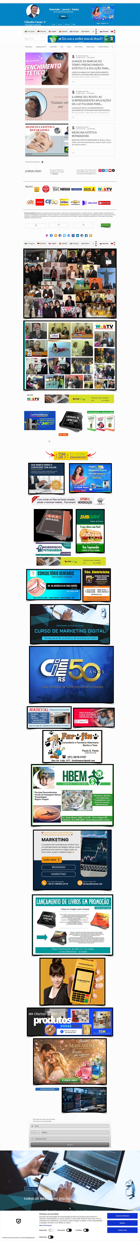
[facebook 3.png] (81, 235)
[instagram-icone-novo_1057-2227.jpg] (46, 235)
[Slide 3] (71, 1208)
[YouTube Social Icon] (110, 170)
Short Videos (79, 47)
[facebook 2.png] (51, 235)
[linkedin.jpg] (77, 235)
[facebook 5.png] (60, 235)
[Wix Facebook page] (103, 170)
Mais (99, 47)
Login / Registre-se (102, 23)
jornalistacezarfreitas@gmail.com (87, 173)
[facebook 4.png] (68, 235)
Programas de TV (41, 47)
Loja (62, 47)
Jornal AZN (53, 47)
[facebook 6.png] (86, 235)
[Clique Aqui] (33, 399)
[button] (112, 47)
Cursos (69, 47)
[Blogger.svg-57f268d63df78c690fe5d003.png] (90, 235)
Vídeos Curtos (90, 47)
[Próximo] (130, 1181)
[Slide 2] (70, 1208)
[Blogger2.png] (55, 235)
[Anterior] (9, 1181)
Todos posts (28, 47)
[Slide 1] (68, 1208)
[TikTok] (113, 170)
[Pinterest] (100, 170)
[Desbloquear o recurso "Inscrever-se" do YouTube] (36, 225)
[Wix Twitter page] (106, 170)
